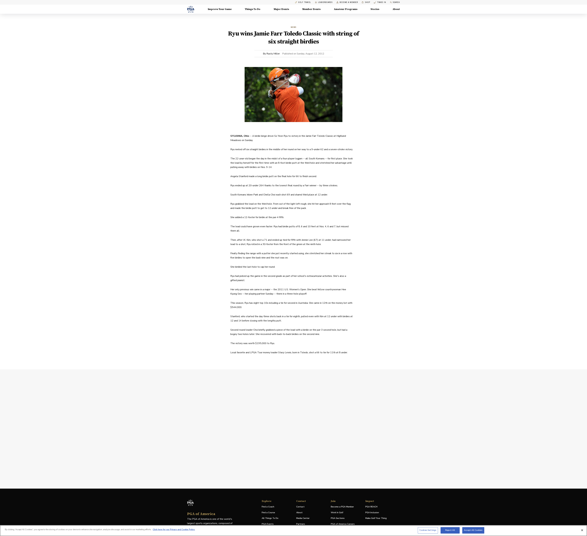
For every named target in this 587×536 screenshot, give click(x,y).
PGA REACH (371, 506)
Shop (366, 2)
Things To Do (252, 9)
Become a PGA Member (342, 506)
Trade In (380, 2)
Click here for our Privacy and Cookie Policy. (174, 529)
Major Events (281, 9)
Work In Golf (337, 512)
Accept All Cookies (473, 530)
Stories (375, 9)
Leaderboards (325, 2)
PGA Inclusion (372, 512)
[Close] (582, 530)
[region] (293, 530)
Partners (300, 524)
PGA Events (268, 524)
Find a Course (268, 512)
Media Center (303, 518)
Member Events (311, 9)
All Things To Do (270, 518)
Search (396, 2)
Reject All (450, 530)
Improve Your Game (220, 9)
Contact (300, 506)
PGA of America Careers (343, 524)
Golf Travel (304, 2)
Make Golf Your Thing (376, 518)
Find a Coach (268, 506)
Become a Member (349, 2)
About (396, 9)
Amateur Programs (345, 9)
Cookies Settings (427, 530)
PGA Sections (338, 518)
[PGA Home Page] (190, 9)
